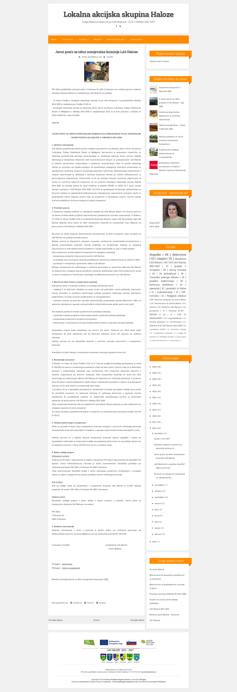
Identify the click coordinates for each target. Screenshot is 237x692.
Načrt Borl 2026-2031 (159, 340)
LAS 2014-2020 (135, 40)
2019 (154, 409)
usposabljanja (175, 318)
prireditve (155, 310)
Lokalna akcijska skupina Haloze (118, 14)
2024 (154, 379)
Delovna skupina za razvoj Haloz (170, 299)
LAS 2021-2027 (67, 40)
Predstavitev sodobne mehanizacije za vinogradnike (169, 153)
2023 (154, 385)
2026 (154, 367)
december (159, 433)
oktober (158, 491)
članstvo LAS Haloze (172, 307)
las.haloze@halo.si (148, 672)
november (159, 485)
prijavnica (67, 564)
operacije (154, 288)
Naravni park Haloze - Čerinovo (164, 614)
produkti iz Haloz (176, 288)
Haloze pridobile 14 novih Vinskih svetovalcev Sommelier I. (171, 140)
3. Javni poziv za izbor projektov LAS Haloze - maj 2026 (171, 103)
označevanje (174, 340)
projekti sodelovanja (163, 280)
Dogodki (156, 254)
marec (158, 528)
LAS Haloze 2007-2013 (159, 609)
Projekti (97, 40)
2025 (154, 373)
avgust (158, 503)
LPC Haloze (154, 620)
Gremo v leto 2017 (162, 438)
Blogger (143, 679)
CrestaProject (84, 682)
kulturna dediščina (162, 284)
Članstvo (83, 40)
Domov (54, 40)
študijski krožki (167, 337)
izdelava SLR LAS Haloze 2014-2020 (166, 325)
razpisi (110, 57)
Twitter (90, 602)
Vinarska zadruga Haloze (164, 277)
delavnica (179, 254)
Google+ (102, 602)
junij (157, 515)
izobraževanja (165, 292)
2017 (154, 422)
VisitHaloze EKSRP (158, 329)
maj (156, 521)
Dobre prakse (181, 337)
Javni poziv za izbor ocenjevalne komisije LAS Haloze (96, 52)
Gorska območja (157, 322)
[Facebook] (116, 26)
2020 (154, 403)
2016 (154, 428)
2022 (154, 391)
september (160, 497)
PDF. (106, 579)
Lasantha (107, 682)
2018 (154, 416)
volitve (153, 307)
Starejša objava (137, 620)
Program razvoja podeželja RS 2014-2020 (167, 594)
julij (157, 509)
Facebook (77, 602)
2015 (154, 541)
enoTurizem (176, 322)
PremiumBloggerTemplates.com (125, 682)
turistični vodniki (178, 329)
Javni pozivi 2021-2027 (115, 40)
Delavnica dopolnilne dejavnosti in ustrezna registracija (169, 116)
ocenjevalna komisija (163, 333)
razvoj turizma (177, 269)
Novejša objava (55, 620)
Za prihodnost (168, 273)
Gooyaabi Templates (157, 682)
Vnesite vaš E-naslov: (159, 61)
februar (158, 534)
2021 (154, 397)
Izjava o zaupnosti (71, 568)
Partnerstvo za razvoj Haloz (168, 303)
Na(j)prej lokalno (176, 295)
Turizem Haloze (156, 569)
